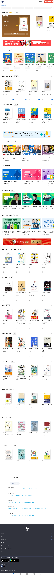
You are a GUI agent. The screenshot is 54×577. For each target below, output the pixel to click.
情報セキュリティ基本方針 (6, 548)
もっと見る (16, 12)
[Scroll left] (48, 12)
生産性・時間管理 (38, 8)
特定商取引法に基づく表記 (6, 555)
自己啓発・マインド (29, 8)
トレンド (44, 8)
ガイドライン (3, 551)
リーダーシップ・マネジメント (18, 8)
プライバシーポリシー (5, 545)
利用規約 (2, 542)
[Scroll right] (51, 12)
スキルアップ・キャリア (6, 8)
